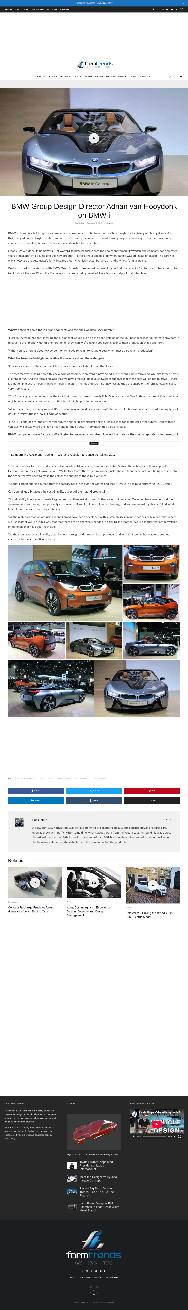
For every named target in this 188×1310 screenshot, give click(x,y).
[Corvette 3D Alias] (94, 1132)
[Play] (133, 1136)
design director (64, 779)
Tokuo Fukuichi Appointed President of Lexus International (96, 1165)
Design (51, 76)
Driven (128, 908)
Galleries (25, 450)
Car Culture (15, 450)
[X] (158, 9)
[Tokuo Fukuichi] (72, 1165)
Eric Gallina (79, 223)
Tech (76, 76)
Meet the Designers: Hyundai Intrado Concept (99, 1178)
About (73, 1278)
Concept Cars (13, 902)
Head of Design (81, 779)
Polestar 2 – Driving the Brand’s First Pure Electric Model (149, 915)
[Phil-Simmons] (72, 1207)
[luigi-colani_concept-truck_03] (72, 1192)
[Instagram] (162, 9)
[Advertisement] (94, 34)
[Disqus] (94, 965)
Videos (88, 76)
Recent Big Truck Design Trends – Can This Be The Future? (97, 1192)
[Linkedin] (176, 9)
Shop (133, 76)
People (64, 76)
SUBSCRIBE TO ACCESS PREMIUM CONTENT (94, 3)
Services (143, 76)
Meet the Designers (100, 779)
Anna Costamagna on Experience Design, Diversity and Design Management (89, 911)
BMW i (50, 779)
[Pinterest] (167, 9)
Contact (26, 9)
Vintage (41, 450)
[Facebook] (153, 9)
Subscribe (64, 9)
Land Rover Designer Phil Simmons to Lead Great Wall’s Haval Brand (99, 1207)
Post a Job (52, 9)
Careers (122, 76)
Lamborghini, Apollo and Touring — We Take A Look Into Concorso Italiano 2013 (63, 454)
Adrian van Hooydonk (26, 779)
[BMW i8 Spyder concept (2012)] (94, 640)
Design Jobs (112, 1278)
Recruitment (38, 9)
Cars (39, 76)
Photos (99, 76)
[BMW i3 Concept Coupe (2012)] (65, 583)
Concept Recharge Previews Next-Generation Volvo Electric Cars (30, 909)
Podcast (110, 76)
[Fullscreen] (179, 1136)
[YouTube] (171, 9)
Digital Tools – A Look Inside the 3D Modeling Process (93, 1154)
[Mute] (175, 1136)
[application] (157, 1124)
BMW (41, 779)
